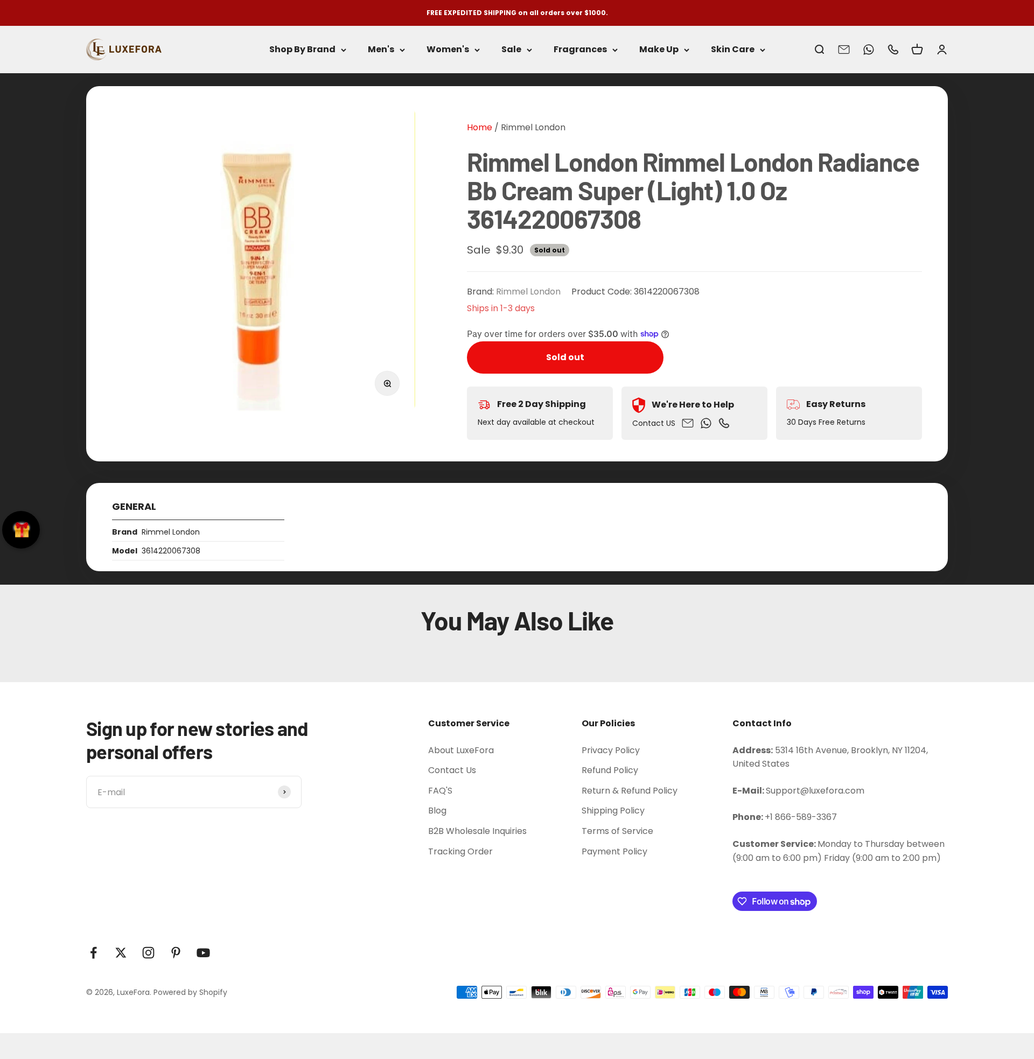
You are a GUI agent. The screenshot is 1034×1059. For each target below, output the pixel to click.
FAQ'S (440, 790)
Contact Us (452, 770)
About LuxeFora (461, 750)
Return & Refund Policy (629, 790)
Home (479, 127)
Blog (437, 810)
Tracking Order (460, 851)
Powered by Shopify (190, 992)
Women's (448, 50)
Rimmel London (533, 127)
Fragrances (580, 50)
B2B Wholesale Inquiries (477, 831)
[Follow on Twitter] (121, 952)
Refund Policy (610, 770)
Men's (381, 50)
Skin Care (732, 50)
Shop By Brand (302, 50)
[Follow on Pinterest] (176, 952)
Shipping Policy (613, 810)
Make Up (659, 50)
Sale (511, 50)
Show (21, 530)
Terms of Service (617, 831)
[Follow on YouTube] (203, 952)
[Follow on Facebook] (93, 952)
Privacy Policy (611, 750)
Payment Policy (614, 851)
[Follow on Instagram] (148, 952)
